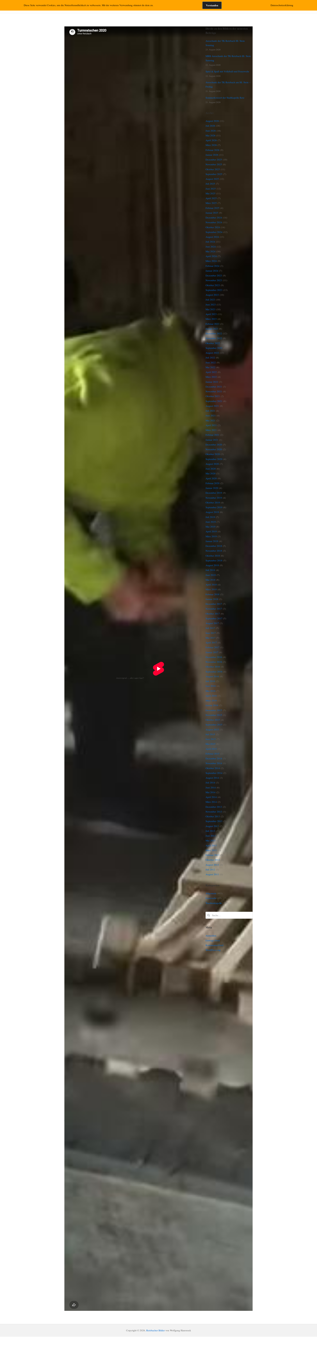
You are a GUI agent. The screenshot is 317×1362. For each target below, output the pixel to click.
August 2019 (212, 512)
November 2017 (214, 608)
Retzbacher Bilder (155, 1330)
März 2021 (211, 430)
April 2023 (211, 314)
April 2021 (211, 425)
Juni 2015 (211, 739)
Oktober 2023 (213, 285)
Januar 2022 (212, 381)
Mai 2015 (210, 743)
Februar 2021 (212, 434)
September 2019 (214, 507)
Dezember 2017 (214, 603)
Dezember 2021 (214, 386)
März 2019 (211, 536)
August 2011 (212, 874)
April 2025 (211, 198)
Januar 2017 (212, 652)
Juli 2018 (210, 570)
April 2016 (211, 695)
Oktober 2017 (213, 613)
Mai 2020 (210, 473)
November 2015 (214, 715)
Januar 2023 (212, 328)
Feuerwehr (211, 898)
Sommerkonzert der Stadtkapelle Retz (225, 97)
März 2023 (211, 318)
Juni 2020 (211, 468)
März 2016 (211, 700)
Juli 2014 (210, 782)
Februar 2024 (212, 265)
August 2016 (212, 676)
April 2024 (211, 256)
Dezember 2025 (214, 159)
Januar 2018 (212, 599)
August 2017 (212, 623)
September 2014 (214, 773)
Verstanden (212, 5)
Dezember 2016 (214, 657)
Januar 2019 (212, 541)
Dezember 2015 (214, 710)
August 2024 (212, 236)
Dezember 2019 (214, 492)
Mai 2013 (210, 840)
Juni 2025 (211, 188)
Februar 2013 (212, 855)
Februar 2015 (212, 753)
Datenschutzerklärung (282, 5)
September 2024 (214, 232)
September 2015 (214, 724)
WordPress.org (213, 950)
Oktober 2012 (213, 859)
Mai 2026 (210, 135)
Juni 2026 (211, 130)
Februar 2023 (212, 323)
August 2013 (212, 826)
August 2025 (212, 178)
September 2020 (214, 459)
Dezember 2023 (214, 275)
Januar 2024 (212, 270)
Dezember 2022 (214, 333)
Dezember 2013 (214, 806)
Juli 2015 (210, 734)
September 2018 (214, 560)
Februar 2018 (212, 594)
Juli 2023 (210, 299)
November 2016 (214, 661)
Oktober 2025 (213, 169)
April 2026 (211, 140)
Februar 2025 (212, 208)
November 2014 (214, 763)
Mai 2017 (210, 637)
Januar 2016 (212, 705)
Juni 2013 (211, 835)
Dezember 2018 (214, 546)
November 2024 (214, 222)
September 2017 (214, 618)
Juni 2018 (211, 575)
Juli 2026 (210, 125)
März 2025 (211, 203)
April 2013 (211, 845)
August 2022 (212, 352)
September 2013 (214, 821)
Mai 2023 (210, 309)
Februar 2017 (212, 647)
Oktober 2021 (213, 396)
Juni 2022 (211, 362)
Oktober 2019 (213, 502)
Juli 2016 (210, 681)
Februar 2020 (212, 483)
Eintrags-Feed (213, 940)
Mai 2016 (210, 690)
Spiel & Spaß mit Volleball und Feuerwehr (227, 71)
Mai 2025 (210, 193)
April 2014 (211, 797)
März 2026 (211, 145)
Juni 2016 (211, 686)
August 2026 (212, 121)
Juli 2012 (210, 869)
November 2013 (214, 811)
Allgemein (211, 893)
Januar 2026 (212, 154)
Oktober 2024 (213, 227)
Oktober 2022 (213, 343)
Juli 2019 (210, 517)
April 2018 (211, 584)
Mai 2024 (210, 251)
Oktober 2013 (213, 816)
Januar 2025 (212, 212)
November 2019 (214, 497)
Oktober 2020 (213, 454)
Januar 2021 (212, 439)
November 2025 (214, 164)
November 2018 (214, 550)
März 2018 (211, 589)
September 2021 (214, 401)
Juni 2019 (211, 521)
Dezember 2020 (214, 444)
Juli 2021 (210, 410)
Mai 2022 (210, 367)
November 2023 (214, 280)
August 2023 (212, 294)
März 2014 (211, 801)
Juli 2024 (210, 241)
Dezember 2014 (214, 758)
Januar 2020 (212, 488)
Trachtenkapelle (214, 903)
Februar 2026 (212, 150)
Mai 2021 (210, 420)
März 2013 (211, 850)
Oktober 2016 (213, 666)
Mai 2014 (210, 792)
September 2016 (214, 671)
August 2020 (212, 463)
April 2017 (211, 642)
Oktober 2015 (213, 719)
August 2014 (212, 777)
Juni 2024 (211, 246)
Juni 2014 (211, 787)
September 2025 (214, 174)
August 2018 (212, 565)
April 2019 (211, 531)
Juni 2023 (211, 304)
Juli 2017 (210, 628)
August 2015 (212, 729)
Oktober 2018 (213, 555)
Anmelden (211, 935)
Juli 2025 (210, 183)
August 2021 (212, 405)
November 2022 (214, 338)
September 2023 (214, 290)
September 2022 (214, 348)
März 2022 (211, 376)
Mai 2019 (210, 526)
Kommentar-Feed (214, 945)
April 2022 (211, 372)
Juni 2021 (211, 415)
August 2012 (212, 864)
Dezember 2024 (214, 217)
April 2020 (211, 478)
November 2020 (214, 449)
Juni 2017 (211, 633)
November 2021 (214, 391)
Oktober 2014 (213, 768)
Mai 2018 (210, 579)
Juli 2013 (210, 830)
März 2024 (211, 261)
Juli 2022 (210, 357)
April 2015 (211, 748)
